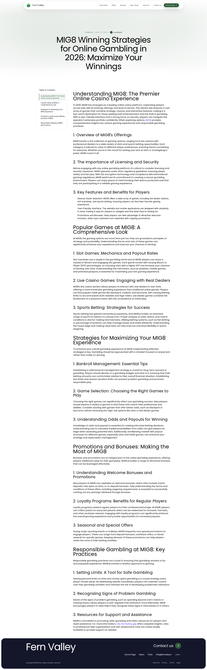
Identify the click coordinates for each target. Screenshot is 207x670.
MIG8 (148, 120)
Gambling (89, 32)
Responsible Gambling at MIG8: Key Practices (52, 124)
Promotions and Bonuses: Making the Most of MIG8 (52, 117)
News (141, 654)
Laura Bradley (117, 32)
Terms (171, 663)
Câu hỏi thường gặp (126, 624)
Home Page (130, 654)
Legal (178, 663)
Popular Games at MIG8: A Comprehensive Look (50, 104)
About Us (156, 663)
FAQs (150, 654)
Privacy (164, 663)
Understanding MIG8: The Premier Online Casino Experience (53, 97)
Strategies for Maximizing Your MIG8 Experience (52, 110)
